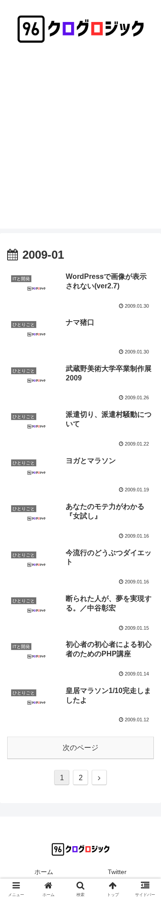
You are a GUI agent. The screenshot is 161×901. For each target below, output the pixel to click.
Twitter (117, 871)
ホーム (43, 871)
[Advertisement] (80, 148)
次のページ (80, 747)
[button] (144, 778)
